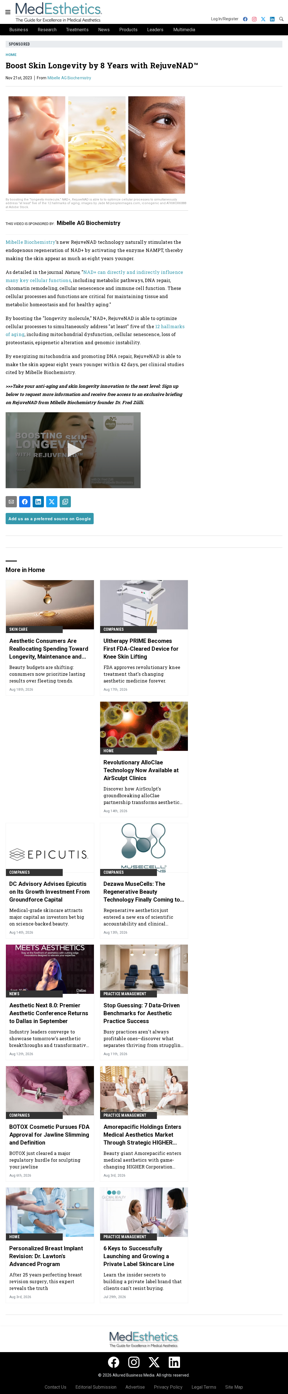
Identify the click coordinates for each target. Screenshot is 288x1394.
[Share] (24, 501)
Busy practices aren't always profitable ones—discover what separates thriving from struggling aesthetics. (143, 1038)
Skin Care (18, 629)
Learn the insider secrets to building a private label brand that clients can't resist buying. (143, 1281)
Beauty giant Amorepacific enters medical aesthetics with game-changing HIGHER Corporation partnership (142, 1160)
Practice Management (125, 994)
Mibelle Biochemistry (30, 242)
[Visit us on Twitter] (154, 1362)
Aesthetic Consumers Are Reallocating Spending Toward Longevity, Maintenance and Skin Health (48, 649)
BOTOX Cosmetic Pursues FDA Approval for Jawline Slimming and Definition (49, 1134)
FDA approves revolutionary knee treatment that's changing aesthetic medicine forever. (142, 674)
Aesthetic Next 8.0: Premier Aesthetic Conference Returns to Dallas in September (48, 1013)
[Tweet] (51, 501)
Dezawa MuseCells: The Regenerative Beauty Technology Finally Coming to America (142, 892)
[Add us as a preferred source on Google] (65, 501)
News (14, 994)
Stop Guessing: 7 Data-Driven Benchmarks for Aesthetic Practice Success (142, 1013)
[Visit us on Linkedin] (174, 1362)
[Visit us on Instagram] (134, 1362)
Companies (114, 629)
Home (11, 55)
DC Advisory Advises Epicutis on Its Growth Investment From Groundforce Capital (49, 891)
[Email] (11, 501)
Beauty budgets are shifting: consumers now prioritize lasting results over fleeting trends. (47, 674)
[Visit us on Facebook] (113, 1362)
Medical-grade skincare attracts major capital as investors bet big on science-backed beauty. (46, 917)
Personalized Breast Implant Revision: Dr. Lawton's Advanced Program (46, 1256)
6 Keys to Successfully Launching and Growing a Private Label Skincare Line (139, 1256)
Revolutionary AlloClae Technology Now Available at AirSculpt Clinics (141, 770)
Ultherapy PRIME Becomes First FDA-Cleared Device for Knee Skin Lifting (141, 649)
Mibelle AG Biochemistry (69, 78)
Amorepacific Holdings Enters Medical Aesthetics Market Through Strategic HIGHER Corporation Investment (143, 1135)
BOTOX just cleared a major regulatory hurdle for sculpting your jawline (44, 1160)
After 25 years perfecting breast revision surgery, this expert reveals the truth (45, 1281)
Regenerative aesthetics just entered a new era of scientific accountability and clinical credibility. (138, 917)
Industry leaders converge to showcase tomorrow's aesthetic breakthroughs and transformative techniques (49, 1038)
